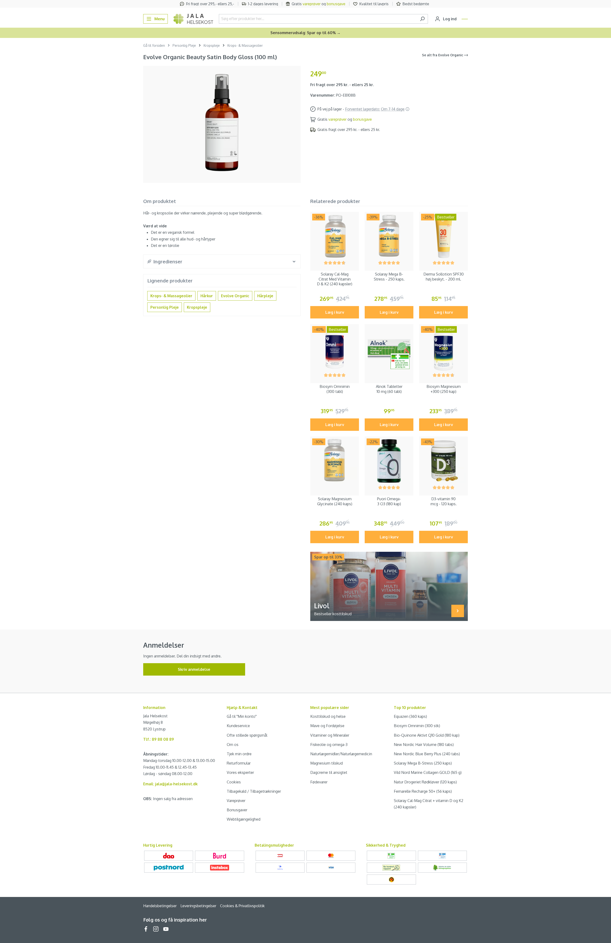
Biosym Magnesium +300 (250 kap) (444, 389)
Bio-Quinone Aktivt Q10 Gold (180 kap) (426, 735)
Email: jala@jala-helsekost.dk (170, 783)
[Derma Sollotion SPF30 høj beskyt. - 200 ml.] (443, 236)
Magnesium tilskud (326, 763)
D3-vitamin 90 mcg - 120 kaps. (444, 501)
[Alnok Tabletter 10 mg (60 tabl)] (389, 348)
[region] (222, 122)
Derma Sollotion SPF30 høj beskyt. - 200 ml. (443, 276)
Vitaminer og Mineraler (329, 735)
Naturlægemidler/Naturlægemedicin (341, 753)
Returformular (239, 763)
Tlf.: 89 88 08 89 (158, 739)
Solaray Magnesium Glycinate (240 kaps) (334, 501)
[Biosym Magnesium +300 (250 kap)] (443, 348)
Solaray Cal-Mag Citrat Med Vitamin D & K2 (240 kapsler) (334, 279)
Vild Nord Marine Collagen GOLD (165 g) (428, 772)
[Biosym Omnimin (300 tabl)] (334, 348)
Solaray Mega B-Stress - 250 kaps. (389, 276)
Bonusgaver (237, 810)
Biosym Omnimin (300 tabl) (335, 389)
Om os (232, 744)
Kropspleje (197, 307)
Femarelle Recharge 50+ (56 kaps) (423, 791)
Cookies (234, 782)
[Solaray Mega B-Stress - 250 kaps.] (389, 236)
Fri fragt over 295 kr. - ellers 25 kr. (342, 84)
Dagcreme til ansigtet (328, 772)
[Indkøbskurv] (465, 19)
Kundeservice (238, 725)
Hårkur (206, 295)
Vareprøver (236, 800)
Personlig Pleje (164, 307)
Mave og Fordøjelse (327, 725)
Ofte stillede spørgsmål (247, 735)
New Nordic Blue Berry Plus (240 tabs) (427, 753)
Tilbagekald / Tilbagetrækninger (254, 791)
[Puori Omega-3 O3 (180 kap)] (389, 460)
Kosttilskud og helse (328, 716)
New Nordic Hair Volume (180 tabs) (424, 744)
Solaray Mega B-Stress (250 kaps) (423, 763)
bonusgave (336, 3)
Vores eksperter (240, 772)
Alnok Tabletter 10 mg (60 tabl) (389, 389)
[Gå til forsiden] (193, 19)
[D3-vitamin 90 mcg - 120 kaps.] (443, 460)
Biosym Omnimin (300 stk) (417, 725)
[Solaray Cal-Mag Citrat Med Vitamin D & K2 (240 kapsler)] (334, 236)
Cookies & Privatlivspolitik (242, 905)
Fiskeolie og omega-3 (329, 744)
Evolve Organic (235, 295)
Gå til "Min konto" (242, 716)
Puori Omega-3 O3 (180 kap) (389, 501)
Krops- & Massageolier (171, 295)
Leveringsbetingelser (198, 905)
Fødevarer (318, 782)
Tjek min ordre (239, 753)
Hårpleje (265, 295)
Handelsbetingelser (160, 905)
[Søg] (422, 19)
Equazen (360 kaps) (410, 716)
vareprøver (312, 3)
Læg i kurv (334, 312)
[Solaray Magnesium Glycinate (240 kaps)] (334, 460)
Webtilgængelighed (243, 819)
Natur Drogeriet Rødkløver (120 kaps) (425, 782)
